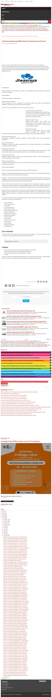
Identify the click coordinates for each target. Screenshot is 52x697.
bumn (8, 43)
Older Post (48, 339)
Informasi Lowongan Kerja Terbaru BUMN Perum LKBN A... (16, 582)
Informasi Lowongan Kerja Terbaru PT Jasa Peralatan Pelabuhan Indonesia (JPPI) (26, 321)
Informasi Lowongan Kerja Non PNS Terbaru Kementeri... (15, 623)
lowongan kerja (13, 43)
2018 (3, 514)
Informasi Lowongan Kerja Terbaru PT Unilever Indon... (15, 577)
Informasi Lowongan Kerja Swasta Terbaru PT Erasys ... (15, 648)
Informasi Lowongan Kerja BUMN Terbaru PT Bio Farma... (15, 557)
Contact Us (7, 1)
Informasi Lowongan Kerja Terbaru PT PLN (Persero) (14, 576)
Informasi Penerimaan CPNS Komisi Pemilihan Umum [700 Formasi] (15, 400)
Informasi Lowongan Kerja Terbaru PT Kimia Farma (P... (15, 543)
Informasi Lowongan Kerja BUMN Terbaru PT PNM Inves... (15, 614)
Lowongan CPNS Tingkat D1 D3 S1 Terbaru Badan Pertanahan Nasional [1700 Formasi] (20, 405)
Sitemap (31, 1)
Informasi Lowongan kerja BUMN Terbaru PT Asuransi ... (15, 606)
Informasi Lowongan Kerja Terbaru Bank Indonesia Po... (15, 662)
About (2, 1)
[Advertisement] (13, 54)
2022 (3, 511)
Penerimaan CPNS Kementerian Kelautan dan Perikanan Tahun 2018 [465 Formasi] (19, 410)
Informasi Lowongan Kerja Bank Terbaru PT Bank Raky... (15, 655)
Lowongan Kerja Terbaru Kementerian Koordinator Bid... (15, 571)
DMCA (27, 1)
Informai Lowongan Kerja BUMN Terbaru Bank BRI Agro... (15, 593)
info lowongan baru (8, 258)
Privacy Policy (14, 1)
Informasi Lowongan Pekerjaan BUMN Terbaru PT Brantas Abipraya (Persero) (19, 376)
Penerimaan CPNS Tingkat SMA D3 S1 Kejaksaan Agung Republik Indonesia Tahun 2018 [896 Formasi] (23, 412)
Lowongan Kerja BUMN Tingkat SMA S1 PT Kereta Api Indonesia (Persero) (17, 403)
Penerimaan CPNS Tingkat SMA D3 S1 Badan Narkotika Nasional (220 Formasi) (18, 402)
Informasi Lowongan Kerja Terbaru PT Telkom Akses (14, 629)
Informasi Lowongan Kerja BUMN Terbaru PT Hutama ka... (15, 584)
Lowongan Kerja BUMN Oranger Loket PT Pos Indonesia (20, 441)
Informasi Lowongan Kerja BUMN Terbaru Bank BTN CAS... (16, 669)
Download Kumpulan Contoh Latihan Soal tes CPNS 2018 (13, 397)
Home (4, 8)
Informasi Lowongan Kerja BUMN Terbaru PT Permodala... (15, 604)
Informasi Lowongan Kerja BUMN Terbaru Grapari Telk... (15, 579)
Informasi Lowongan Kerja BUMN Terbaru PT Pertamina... (15, 618)
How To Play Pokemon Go (7, 687)
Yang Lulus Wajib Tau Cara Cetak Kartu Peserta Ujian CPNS (14, 395)
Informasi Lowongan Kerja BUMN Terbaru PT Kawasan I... (15, 653)
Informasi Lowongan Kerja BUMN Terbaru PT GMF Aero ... (15, 596)
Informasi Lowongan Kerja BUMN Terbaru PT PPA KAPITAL (16, 603)
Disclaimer (20, 1)
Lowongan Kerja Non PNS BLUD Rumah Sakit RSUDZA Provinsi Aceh (17, 371)
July (4, 527)
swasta (35, 381)
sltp (47, 381)
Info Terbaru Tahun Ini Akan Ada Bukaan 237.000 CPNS (15, 599)
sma (19, 381)
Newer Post (4, 339)
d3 (16, 381)
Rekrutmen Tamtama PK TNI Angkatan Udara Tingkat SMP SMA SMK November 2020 (19, 392)
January (5, 677)
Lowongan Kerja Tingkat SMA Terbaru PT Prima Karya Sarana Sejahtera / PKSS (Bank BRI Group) (23, 365)
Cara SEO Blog (5, 684)
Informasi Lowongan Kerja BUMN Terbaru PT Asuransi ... (15, 636)
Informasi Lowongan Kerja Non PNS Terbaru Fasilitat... (15, 622)
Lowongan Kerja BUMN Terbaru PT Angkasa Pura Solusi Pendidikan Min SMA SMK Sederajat (22, 360)
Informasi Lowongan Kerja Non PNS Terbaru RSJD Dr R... (15, 670)
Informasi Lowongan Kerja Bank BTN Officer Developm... (15, 570)
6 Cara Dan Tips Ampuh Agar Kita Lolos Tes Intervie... (14, 672)
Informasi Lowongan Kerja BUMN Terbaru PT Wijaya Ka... (15, 659)
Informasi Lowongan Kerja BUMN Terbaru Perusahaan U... (15, 642)
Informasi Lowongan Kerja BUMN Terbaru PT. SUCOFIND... (16, 607)
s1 (10, 381)
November (5, 521)
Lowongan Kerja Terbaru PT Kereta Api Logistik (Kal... (14, 573)
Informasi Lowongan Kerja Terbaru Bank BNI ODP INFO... (15, 551)
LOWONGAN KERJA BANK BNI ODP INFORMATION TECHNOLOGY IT (17, 355)
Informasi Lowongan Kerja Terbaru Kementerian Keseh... (15, 544)
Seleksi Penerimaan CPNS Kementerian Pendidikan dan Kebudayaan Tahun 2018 (18, 415)
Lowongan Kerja (5, 11)
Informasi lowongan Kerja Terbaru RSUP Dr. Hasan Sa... (15, 585)
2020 (3, 513)
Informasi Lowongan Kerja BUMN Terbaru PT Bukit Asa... (15, 546)
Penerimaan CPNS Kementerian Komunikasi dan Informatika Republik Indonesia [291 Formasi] (21, 408)
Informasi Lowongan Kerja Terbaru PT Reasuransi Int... (15, 631)
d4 (38, 381)
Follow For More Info (31, 281)
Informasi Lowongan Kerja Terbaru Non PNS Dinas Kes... (15, 625)
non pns (22, 381)
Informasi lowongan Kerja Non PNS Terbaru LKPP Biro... (15, 555)
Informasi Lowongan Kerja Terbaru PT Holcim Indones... (15, 541)
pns (32, 381)
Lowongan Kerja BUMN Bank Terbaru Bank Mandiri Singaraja (15, 352)
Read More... (34, 313)
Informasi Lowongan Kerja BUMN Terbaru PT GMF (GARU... (16, 650)
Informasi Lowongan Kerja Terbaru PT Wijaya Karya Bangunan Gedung (23, 316)
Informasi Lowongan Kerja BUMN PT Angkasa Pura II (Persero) (21, 327)
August (4, 525)
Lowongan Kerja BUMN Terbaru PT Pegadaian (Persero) (15, 563)
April (4, 532)
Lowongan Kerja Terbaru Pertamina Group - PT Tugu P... (15, 565)
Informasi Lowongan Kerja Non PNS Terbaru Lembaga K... (15, 658)
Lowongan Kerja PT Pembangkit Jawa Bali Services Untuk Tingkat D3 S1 (18, 373)
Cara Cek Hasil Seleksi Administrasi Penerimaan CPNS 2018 (14, 398)
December (5, 519)
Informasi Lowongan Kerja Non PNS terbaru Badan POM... (15, 626)
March (4, 533)
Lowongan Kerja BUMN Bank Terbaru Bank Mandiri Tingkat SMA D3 (16, 363)
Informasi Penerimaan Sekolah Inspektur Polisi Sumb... (15, 645)
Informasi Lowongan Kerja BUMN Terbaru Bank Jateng (15, 644)
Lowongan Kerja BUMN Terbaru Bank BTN (12, 560)
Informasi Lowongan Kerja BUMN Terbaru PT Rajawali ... (15, 617)
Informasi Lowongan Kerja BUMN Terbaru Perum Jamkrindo (16, 601)
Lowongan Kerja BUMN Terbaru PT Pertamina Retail (14, 559)
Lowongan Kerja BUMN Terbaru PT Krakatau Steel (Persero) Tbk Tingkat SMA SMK (20, 357)
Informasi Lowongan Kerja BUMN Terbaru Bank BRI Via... (15, 632)
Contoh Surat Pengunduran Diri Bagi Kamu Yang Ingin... (15, 647)
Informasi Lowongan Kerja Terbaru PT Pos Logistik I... (14, 581)
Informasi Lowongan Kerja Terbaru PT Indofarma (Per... (15, 549)
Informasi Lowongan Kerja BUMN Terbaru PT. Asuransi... (15, 552)
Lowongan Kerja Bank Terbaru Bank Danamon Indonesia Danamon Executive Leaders (21, 368)
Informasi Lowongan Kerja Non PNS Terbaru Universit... (15, 673)
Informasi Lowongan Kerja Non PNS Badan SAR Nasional (15, 620)
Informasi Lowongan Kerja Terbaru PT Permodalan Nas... (15, 651)
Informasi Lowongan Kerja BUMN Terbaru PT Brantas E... (15, 587)
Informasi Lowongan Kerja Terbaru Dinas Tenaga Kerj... (15, 592)
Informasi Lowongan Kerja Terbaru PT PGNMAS (13, 574)
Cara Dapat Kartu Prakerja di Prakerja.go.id (10, 393)
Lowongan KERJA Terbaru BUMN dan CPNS (14, 694)
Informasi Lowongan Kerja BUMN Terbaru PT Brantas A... (15, 634)
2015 (3, 678)
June (4, 529)
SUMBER (6, 254)
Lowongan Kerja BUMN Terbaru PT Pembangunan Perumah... (16, 547)
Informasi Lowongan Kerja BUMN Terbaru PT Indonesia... (15, 666)
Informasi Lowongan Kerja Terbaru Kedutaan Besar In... (15, 637)
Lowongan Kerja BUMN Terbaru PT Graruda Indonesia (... (15, 562)
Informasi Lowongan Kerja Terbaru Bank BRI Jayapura (15, 612)
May (4, 530)
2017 (3, 516)
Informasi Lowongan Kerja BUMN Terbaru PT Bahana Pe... (15, 595)
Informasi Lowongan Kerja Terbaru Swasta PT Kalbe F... (15, 639)
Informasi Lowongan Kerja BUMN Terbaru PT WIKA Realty (15, 588)
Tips (3, 18)
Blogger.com (48, 694)
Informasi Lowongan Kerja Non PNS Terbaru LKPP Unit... (15, 615)
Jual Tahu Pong (5, 686)
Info (3, 15)
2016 (3, 518)
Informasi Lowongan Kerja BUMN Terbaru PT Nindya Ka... (15, 661)
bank (26, 381)
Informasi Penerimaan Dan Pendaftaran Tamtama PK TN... (15, 628)
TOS (24, 1)
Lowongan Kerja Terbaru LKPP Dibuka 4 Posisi (13, 568)
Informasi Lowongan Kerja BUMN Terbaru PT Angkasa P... (15, 610)
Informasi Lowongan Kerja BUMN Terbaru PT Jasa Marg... (15, 540)
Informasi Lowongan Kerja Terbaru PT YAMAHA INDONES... (16, 609)
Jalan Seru (4, 689)
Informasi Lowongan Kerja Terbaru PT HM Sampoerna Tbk (20, 311)
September (5, 524)
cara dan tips (4, 383)
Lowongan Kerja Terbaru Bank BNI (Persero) (12, 566)
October (5, 522)
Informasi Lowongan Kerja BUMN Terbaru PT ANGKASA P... (16, 640)
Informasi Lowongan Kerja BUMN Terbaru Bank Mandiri (15, 598)
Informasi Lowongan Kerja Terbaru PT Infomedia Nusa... (15, 537)
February (5, 535)
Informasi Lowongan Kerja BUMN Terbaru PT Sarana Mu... (15, 675)
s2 (29, 381)
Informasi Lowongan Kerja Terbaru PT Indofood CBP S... (15, 538)
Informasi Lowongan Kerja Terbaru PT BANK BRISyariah (15, 554)
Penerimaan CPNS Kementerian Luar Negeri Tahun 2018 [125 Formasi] (16, 413)
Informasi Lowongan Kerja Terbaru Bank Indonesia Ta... (15, 590)
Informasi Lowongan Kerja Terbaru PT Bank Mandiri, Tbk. (20, 332)
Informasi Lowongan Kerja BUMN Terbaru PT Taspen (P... (15, 667)
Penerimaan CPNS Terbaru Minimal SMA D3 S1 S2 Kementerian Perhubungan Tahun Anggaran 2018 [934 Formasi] (25, 407)
